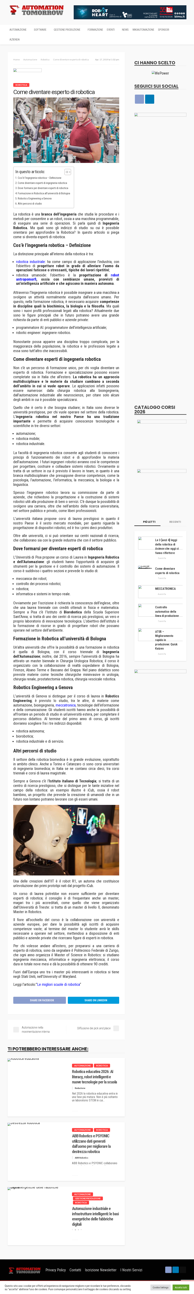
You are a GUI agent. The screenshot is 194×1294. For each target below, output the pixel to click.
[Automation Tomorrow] (25, 1270)
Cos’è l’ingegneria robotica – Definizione (39, 178)
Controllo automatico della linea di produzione (167, 611)
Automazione (18, 29)
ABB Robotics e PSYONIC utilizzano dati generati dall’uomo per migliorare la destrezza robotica (91, 1143)
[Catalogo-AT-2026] (161, 439)
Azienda (14, 39)
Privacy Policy (55, 1270)
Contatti (75, 1270)
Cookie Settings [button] (160, 1287)
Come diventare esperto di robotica (167, 571)
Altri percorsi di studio (30, 203)
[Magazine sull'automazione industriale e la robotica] (37, 10)
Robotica (21, 85)
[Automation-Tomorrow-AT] (161, 489)
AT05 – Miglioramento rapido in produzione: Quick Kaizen (166, 640)
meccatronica (66, 705)
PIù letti (148, 522)
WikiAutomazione (143, 29)
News (125, 29)
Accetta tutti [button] (181, 1287)
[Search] (183, 30)
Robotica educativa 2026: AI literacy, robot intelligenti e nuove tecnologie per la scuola (94, 1077)
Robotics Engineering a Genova (35, 198)
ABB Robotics (81, 1157)
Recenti (175, 522)
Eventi (111, 29)
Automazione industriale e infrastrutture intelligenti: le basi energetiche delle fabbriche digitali (95, 1216)
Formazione (95, 29)
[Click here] (160, 73)
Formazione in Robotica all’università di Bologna (44, 193)
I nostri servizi (131, 1270)
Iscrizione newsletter (101, 1270)
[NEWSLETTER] (183, 1270)
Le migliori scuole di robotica (58, 984)
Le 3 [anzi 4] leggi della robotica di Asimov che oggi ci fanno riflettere (167, 546)
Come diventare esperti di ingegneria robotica (42, 183)
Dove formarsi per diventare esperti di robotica (43, 188)
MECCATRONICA (165, 589)
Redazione (80, 1088)
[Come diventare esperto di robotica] (145, 567)
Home (16, 59)
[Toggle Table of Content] (66, 172)
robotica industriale (30, 261)
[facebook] (139, 99)
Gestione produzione (67, 29)
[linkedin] (150, 99)
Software (40, 29)
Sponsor (163, 29)
